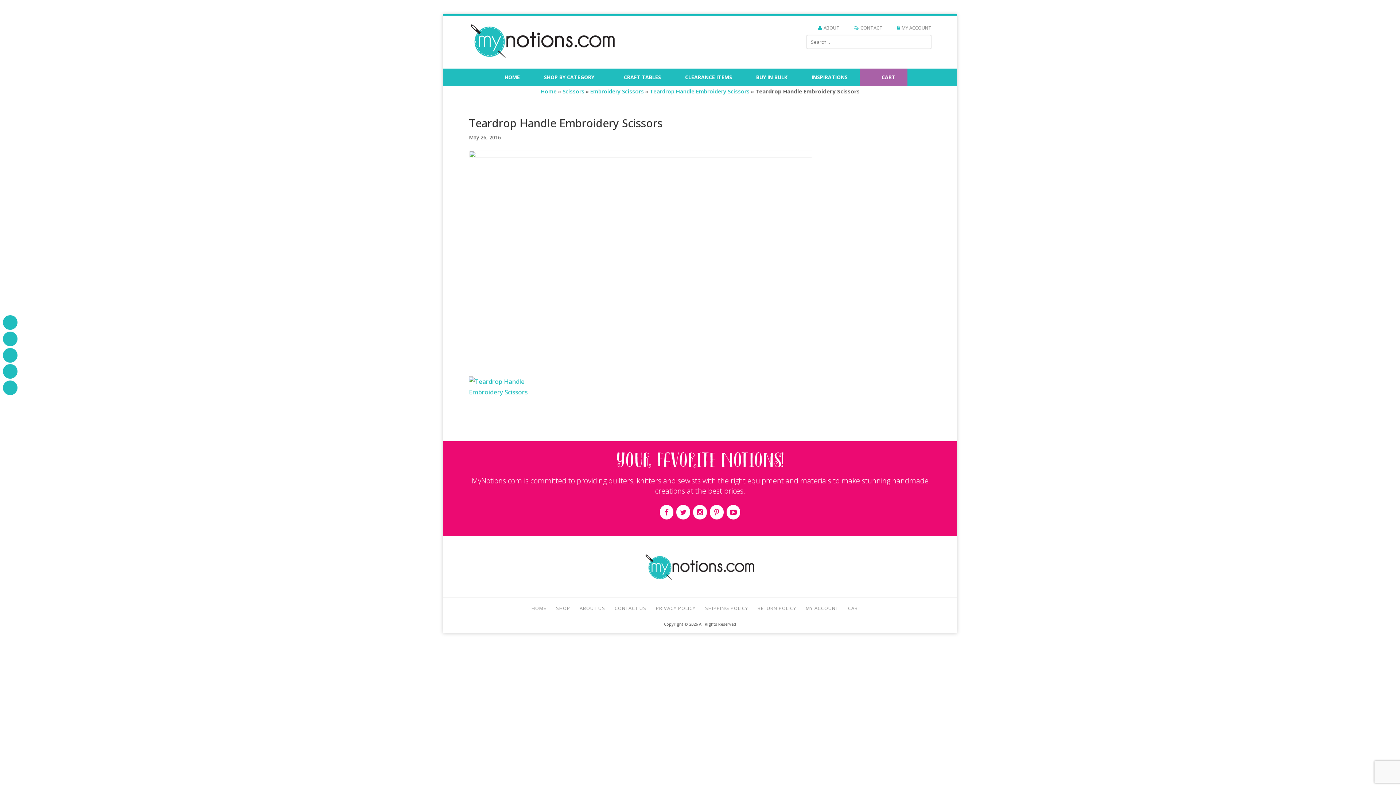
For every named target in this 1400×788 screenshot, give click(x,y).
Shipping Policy (726, 608)
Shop (563, 608)
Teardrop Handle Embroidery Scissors (700, 91)
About (832, 27)
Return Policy (777, 608)
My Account (917, 27)
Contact (871, 27)
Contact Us (630, 608)
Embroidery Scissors (617, 91)
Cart (854, 608)
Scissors (573, 91)
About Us (592, 608)
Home (549, 91)
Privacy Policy (676, 608)
